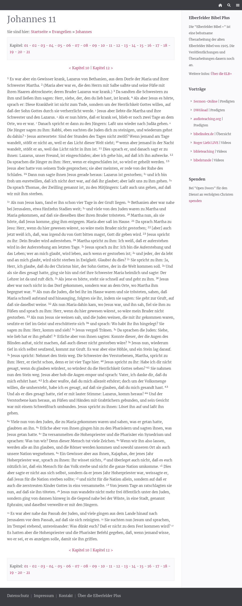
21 (28, 52)
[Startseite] (220, 5)
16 (149, 45)
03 (43, 45)
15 (141, 45)
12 (118, 45)
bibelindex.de (204, 134)
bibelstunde (202, 160)
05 (60, 45)
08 (85, 45)
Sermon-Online (205, 101)
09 (94, 45)
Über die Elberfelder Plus (99, 595)
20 (20, 52)
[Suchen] (229, 5)
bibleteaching (204, 152)
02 (34, 45)
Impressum (44, 595)
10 (103, 45)
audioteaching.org (207, 119)
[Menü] (237, 5)
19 (12, 52)
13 (126, 45)
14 (134, 45)
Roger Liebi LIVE (206, 143)
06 (68, 45)
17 (157, 45)
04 (51, 45)
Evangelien (61, 32)
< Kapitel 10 (79, 68)
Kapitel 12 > (103, 68)
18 (165, 45)
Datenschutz (18, 595)
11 (110, 45)
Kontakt (66, 595)
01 (26, 45)
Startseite (39, 32)
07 (77, 45)
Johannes (84, 32)
